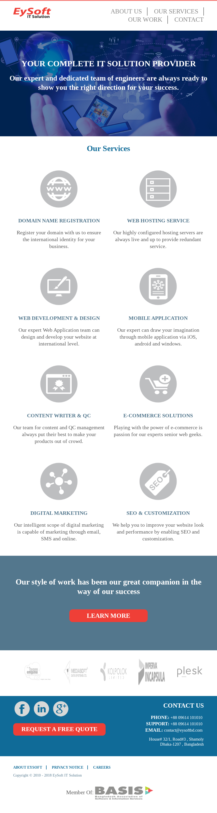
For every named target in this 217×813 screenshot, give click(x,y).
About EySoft (27, 767)
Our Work (145, 19)
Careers (102, 767)
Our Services (176, 11)
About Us (126, 11)
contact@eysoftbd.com (183, 730)
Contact (189, 19)
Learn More (108, 615)
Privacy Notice (67, 767)
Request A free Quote (59, 729)
